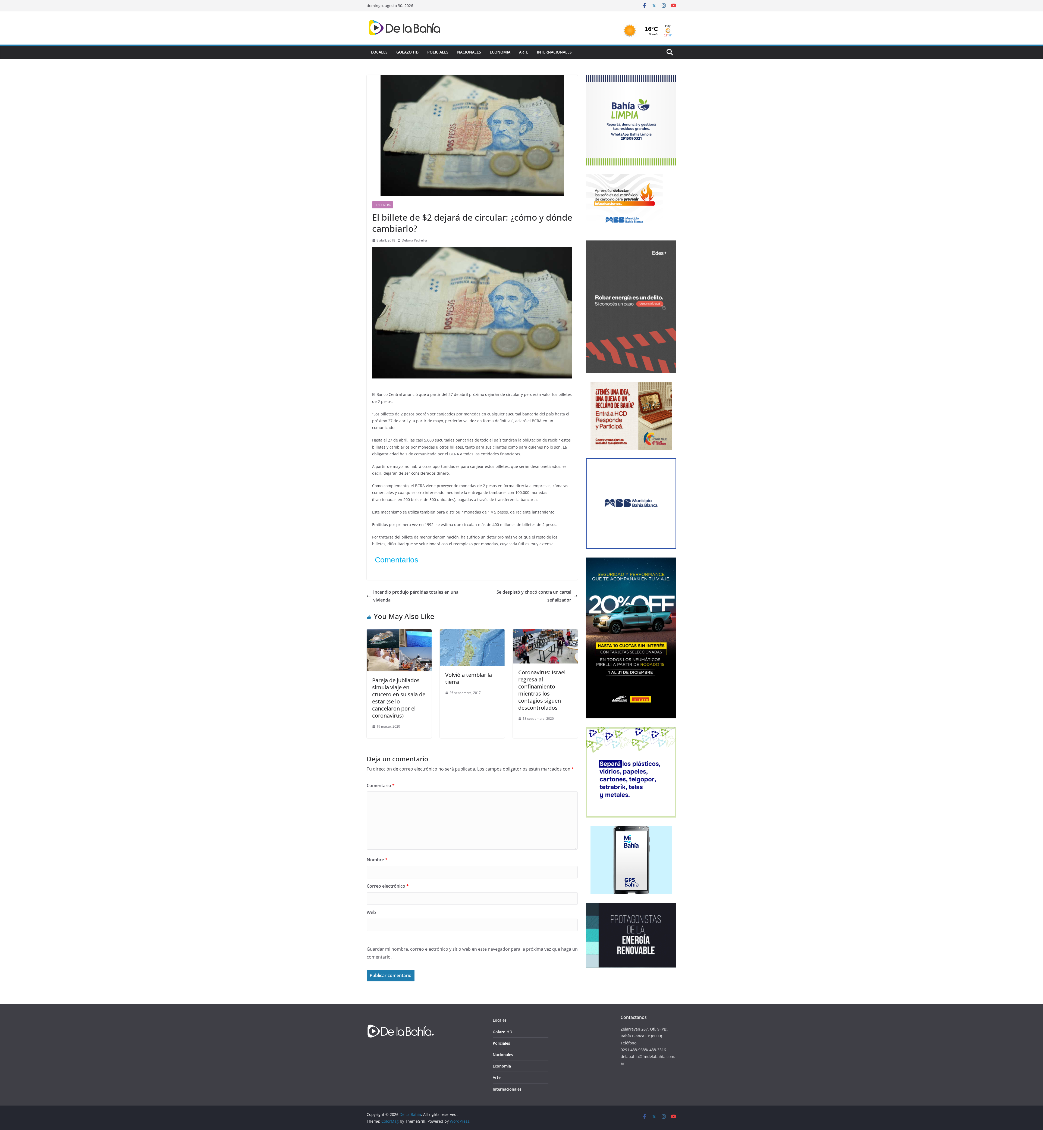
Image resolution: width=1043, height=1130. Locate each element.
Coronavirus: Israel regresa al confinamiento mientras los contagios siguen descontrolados (542, 690)
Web (371, 912)
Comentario (381, 785)
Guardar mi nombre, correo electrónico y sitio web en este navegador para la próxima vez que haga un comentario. (472, 953)
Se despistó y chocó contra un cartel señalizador (534, 596)
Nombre (377, 860)
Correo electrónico (388, 886)
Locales (379, 52)
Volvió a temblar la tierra (468, 678)
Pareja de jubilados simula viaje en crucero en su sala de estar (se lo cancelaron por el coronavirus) (398, 698)
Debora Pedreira (414, 240)
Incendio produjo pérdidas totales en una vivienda (415, 596)
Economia (500, 52)
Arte (523, 52)
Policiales (437, 52)
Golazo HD (407, 52)
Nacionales (469, 52)
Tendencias (382, 205)
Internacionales (554, 52)
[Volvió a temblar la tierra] (472, 633)
